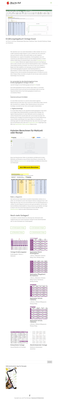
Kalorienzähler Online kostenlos (22, 124)
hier (35, 84)
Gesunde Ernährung (42, 41)
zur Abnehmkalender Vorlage (38, 232)
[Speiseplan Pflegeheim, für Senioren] (39, 272)
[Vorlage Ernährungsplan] (19, 250)
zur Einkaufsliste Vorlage (17, 232)
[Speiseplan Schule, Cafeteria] (39, 296)
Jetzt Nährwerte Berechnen (29, 167)
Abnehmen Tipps (33, 41)
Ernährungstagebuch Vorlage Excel (21, 39)
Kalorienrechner (22, 161)
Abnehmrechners (14, 209)
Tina (9, 41)
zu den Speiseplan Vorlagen (37, 227)
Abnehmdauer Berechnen (23, 41)
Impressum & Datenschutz (37, 398)
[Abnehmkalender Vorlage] (39, 343)
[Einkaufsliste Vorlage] (19, 343)
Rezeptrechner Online (33, 122)
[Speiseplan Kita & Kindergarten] (39, 250)
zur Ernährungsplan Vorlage (18, 227)
